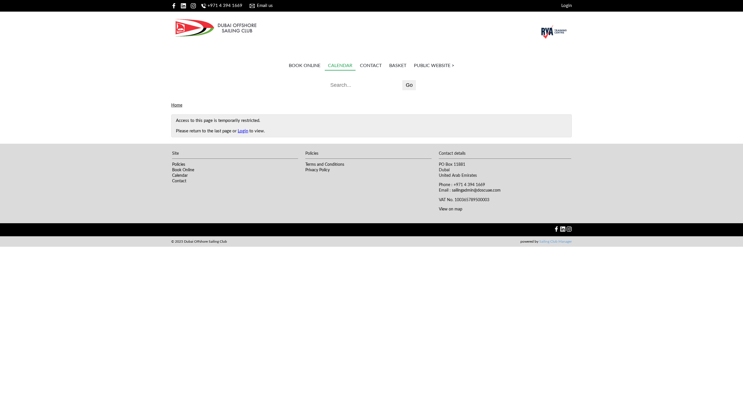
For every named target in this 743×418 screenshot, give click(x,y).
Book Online (304, 65)
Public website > (434, 65)
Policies (178, 165)
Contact (371, 65)
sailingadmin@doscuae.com (476, 190)
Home (176, 105)
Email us (265, 5)
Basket (397, 65)
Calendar (340, 65)
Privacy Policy (317, 170)
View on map (450, 209)
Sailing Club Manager (555, 241)
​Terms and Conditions (324, 165)
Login (566, 5)
